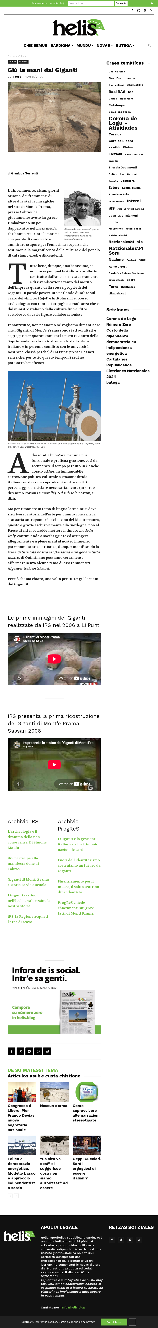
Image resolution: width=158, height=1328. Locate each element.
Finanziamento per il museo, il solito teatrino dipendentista (78, 886)
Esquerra (127, 181)
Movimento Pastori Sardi (125, 228)
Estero (114, 188)
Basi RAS (117, 91)
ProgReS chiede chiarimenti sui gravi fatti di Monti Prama (76, 908)
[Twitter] (151, 10)
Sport (131, 279)
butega (124, 45)
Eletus (128, 147)
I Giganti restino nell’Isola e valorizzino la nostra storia (29, 900)
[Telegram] (145, 10)
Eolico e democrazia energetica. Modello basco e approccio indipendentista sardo (21, 1173)
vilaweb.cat (117, 293)
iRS (112, 208)
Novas (103, 45)
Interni (134, 201)
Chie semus (35, 45)
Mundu (83, 45)
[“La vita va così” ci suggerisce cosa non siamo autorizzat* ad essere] (54, 1145)
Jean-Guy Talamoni (123, 215)
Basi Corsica (117, 71)
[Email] (47, 1051)
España (113, 180)
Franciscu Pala (119, 194)
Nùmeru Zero (118, 324)
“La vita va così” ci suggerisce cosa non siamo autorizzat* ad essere (54, 1173)
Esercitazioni (128, 174)
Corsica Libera (121, 141)
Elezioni (115, 154)
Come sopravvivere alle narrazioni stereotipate (86, 1112)
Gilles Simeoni (116, 201)
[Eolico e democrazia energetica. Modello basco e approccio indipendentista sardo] (22, 1145)
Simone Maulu (116, 280)
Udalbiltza (128, 286)
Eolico (113, 174)
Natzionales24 (118, 235)
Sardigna (61, 45)
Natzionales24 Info (126, 242)
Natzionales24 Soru (126, 250)
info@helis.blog (73, 1307)
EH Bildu (114, 147)
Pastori (131, 259)
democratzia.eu (121, 341)
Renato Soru (118, 266)
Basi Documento (122, 78)
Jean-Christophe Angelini (131, 209)
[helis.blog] (79, 27)
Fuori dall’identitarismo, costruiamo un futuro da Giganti (79, 865)
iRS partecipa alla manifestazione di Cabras (23, 863)
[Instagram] (138, 10)
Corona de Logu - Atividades (123, 123)
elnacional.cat (134, 154)
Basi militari (116, 84)
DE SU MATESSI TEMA (33, 1070)
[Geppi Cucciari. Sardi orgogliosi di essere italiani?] (87, 1145)
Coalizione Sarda (120, 111)
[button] (149, 45)
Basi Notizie (135, 84)
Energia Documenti (123, 167)
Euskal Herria (131, 187)
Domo (11, 56)
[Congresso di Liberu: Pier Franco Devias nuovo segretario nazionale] (22, 1092)
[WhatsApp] (38, 1051)
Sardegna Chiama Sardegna (126, 273)
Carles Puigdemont (121, 98)
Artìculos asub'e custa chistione (44, 1076)
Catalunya (117, 105)
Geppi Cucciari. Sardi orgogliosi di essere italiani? (87, 1168)
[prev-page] (10, 1196)
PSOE (142, 259)
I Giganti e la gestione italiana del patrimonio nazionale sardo (78, 844)
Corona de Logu (121, 318)
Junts (113, 222)
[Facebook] (132, 10)
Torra (17, 76)
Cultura (12, 62)
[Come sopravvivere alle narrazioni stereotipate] (87, 1092)
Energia (113, 160)
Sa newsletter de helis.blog (48, 3)
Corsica (115, 134)
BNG (130, 92)
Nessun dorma (53, 1105)
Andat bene (114, 1322)
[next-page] (16, 1196)
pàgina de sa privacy (83, 1321)
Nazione (116, 259)
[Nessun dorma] (54, 1092)
